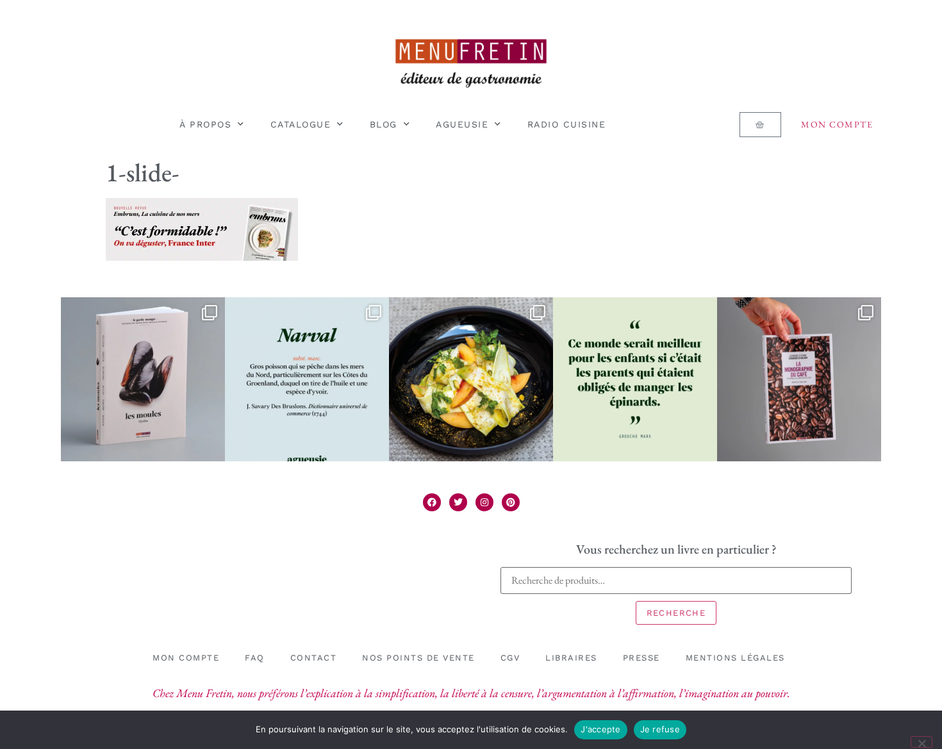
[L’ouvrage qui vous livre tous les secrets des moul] (143, 379)
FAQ (255, 658)
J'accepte (600, 729)
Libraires (571, 658)
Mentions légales (735, 658)
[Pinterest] (511, 502)
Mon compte (837, 124)
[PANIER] (760, 124)
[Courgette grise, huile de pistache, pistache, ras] (471, 379)
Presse (641, 658)
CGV (510, 658)
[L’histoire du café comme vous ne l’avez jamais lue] (799, 379)
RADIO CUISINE (566, 124)
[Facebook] (432, 502)
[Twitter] (458, 502)
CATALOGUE (300, 124)
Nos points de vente (418, 658)
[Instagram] (484, 502)
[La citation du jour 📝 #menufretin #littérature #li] (635, 379)
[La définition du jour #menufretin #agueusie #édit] (307, 379)
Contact (313, 658)
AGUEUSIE (462, 124)
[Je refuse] (921, 742)
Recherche (676, 613)
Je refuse (660, 729)
